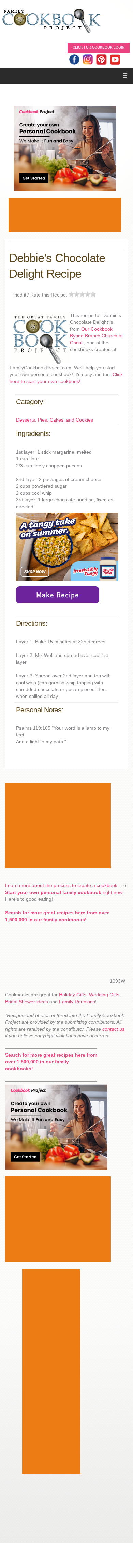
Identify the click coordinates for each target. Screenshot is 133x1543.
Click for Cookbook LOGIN (98, 47)
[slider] (82, 294)
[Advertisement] (64, 215)
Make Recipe (57, 594)
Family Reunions (77, 1001)
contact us (113, 1029)
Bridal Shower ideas (26, 1001)
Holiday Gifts (72, 994)
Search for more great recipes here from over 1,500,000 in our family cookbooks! (51, 1061)
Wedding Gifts (104, 994)
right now (63, 892)
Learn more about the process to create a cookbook (61, 885)
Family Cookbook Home (51, 21)
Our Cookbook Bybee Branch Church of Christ (96, 335)
